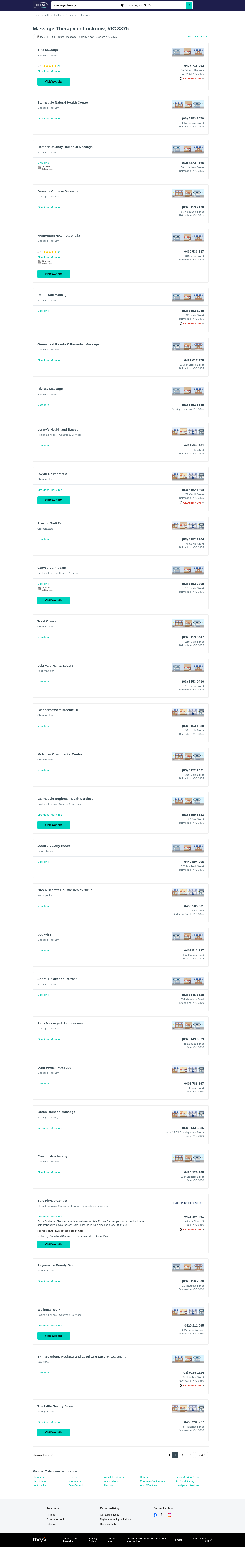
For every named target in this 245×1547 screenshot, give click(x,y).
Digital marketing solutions (115, 1519)
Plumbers (38, 1477)
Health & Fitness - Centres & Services (59, 434)
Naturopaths (44, 895)
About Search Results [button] (198, 36)
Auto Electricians (114, 1477)
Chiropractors (45, 479)
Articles (51, 1514)
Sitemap (51, 1523)
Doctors (108, 1485)
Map (42, 37)
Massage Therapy (48, 54)
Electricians (39, 1481)
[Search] (189, 5)
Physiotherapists (47, 1205)
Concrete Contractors (152, 1481)
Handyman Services (187, 1485)
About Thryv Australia (70, 1540)
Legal (178, 1539)
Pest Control (76, 1485)
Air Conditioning (185, 1481)
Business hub (108, 1523)
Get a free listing (109, 1514)
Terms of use (113, 1540)
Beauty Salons (45, 670)
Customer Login (56, 1519)
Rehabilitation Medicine (94, 1205)
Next (200, 1455)
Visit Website (53, 81)
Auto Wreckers (148, 1485)
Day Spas (43, 1361)
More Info (56, 71)
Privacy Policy (93, 1540)
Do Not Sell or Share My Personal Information (146, 1540)
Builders (145, 1477)
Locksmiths (39, 1485)
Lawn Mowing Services (189, 1477)
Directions (43, 71)
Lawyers (73, 1477)
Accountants (111, 1481)
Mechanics (75, 1481)
